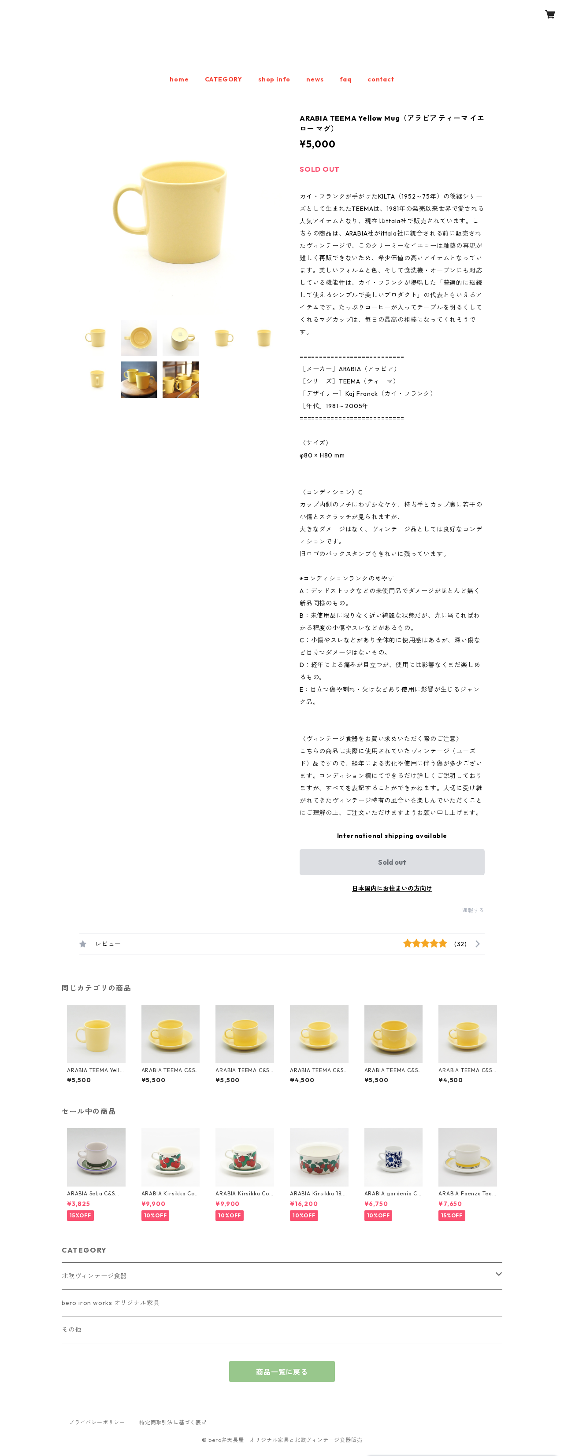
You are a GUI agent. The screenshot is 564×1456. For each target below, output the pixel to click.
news (314, 79)
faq (346, 79)
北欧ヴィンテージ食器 (94, 1276)
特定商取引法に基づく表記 (173, 1422)
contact (380, 79)
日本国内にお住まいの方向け (392, 888)
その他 (71, 1330)
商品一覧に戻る (282, 1372)
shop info (274, 79)
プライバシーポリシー (97, 1422)
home (179, 79)
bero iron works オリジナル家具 (111, 1303)
